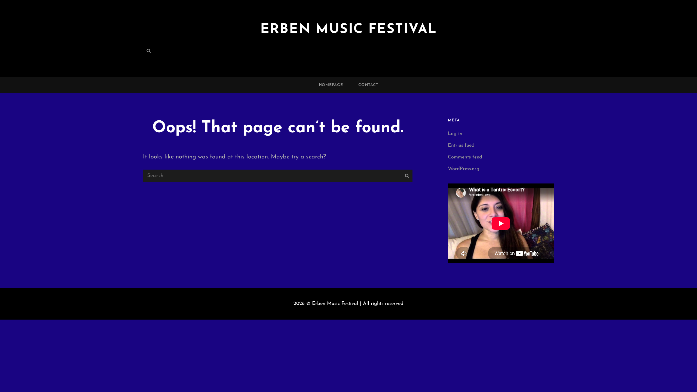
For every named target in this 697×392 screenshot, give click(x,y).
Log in (455, 133)
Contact (368, 85)
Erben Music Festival (348, 29)
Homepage (331, 85)
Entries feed (461, 145)
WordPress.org (463, 169)
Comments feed (465, 157)
